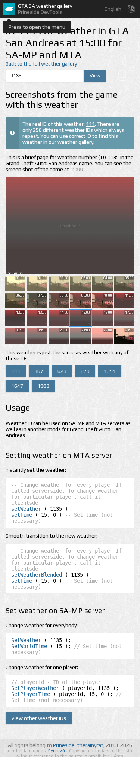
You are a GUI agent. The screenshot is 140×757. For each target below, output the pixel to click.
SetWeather (26, 640)
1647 (17, 386)
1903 (43, 386)
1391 (110, 371)
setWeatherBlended (36, 575)
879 (85, 371)
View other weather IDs (38, 718)
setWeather (26, 509)
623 (61, 371)
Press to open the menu (37, 27)
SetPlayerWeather (35, 688)
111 (90, 124)
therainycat (90, 745)
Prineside (64, 745)
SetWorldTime (29, 646)
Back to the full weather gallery (41, 64)
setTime (21, 515)
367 (38, 371)
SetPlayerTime (30, 694)
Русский (57, 750)
